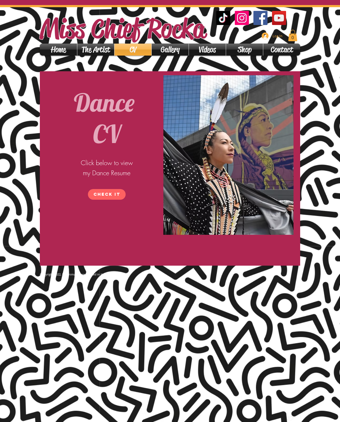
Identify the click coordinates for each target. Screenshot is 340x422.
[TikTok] (223, 18)
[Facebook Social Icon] (260, 18)
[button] (293, 35)
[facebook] (298, 418)
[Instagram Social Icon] (242, 18)
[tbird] (290, 418)
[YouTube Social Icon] (279, 18)
